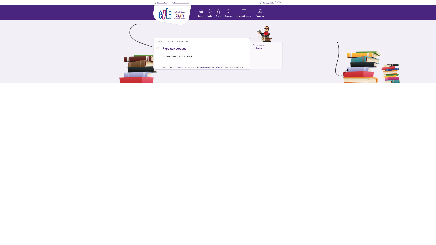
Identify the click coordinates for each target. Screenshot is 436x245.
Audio (210, 16)
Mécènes (219, 67)
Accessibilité (189, 67)
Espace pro (259, 16)
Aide (170, 67)
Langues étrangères (244, 16)
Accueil (170, 41)
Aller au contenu (162, 3)
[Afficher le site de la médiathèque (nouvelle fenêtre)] (179, 18)
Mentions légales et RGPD (205, 67)
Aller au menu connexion (181, 3)
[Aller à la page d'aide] (278, 2)
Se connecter (260, 45)
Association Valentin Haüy (234, 67)
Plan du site (179, 67)
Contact (163, 67)
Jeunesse (228, 16)
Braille (218, 16)
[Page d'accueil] (165, 19)
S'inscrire (259, 48)
